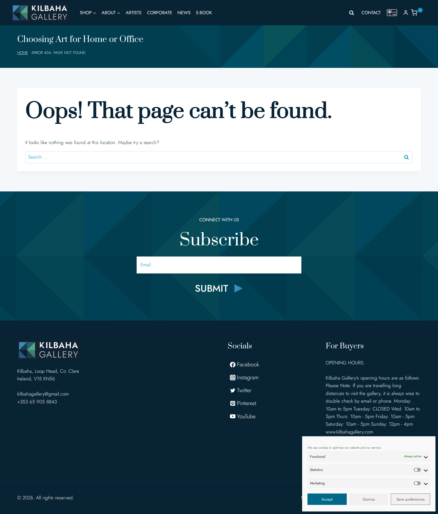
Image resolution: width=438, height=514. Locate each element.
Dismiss (369, 499)
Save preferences (410, 499)
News (184, 12)
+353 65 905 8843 (37, 401)
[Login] (406, 12)
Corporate (159, 12)
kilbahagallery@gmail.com (43, 393)
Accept (327, 499)
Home (22, 52)
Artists (133, 12)
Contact (371, 12)
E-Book (204, 12)
